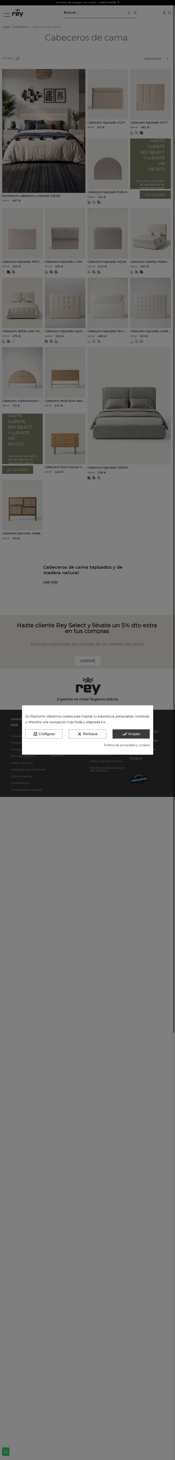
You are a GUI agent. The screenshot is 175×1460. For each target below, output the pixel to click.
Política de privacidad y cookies (127, 745)
